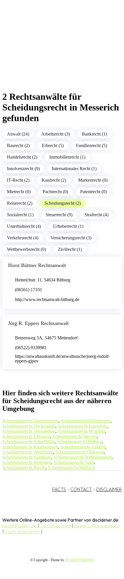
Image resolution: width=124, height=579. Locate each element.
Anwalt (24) (18, 133)
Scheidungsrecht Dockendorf (28, 426)
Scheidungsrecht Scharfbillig (28, 441)
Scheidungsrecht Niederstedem (30, 420)
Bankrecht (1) (94, 133)
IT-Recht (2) (18, 180)
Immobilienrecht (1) (67, 157)
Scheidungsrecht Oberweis (79, 452)
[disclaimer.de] (56, 52)
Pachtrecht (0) (55, 191)
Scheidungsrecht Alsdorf (82, 446)
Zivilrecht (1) (70, 249)
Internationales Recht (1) (74, 168)
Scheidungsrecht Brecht (24, 467)
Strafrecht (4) (96, 214)
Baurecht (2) (18, 145)
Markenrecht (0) (93, 180)
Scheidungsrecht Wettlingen (27, 452)
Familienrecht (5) (91, 145)
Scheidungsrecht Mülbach (71, 467)
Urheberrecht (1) (68, 226)
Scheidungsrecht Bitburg (79, 441)
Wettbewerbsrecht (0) (26, 249)
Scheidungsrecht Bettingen (26, 462)
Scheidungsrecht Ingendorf (82, 426)
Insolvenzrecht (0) (23, 168)
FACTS (59, 489)
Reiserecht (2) (19, 203)
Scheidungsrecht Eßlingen (26, 436)
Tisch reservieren (22, 531)
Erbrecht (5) (53, 145)
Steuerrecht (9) (59, 214)
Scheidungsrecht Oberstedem (28, 431)
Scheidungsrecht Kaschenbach (30, 446)
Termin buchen (55, 526)
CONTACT (81, 489)
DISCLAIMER (109, 489)
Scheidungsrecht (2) (62, 203)
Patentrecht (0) (93, 191)
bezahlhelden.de (19, 526)
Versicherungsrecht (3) (70, 237)
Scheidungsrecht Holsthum (26, 457)
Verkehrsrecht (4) (22, 237)
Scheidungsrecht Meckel (74, 436)
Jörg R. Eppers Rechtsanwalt (38, 323)
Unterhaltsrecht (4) (24, 226)
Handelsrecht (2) (22, 157)
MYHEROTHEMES (79, 560)
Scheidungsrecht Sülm (73, 462)
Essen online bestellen (97, 526)
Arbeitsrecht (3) (55, 133)
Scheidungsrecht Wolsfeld (81, 431)
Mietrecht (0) (19, 191)
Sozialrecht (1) (20, 214)
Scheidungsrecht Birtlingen (85, 420)
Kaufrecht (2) (54, 180)
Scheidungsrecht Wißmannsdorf (83, 457)
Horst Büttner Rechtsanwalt (37, 265)
